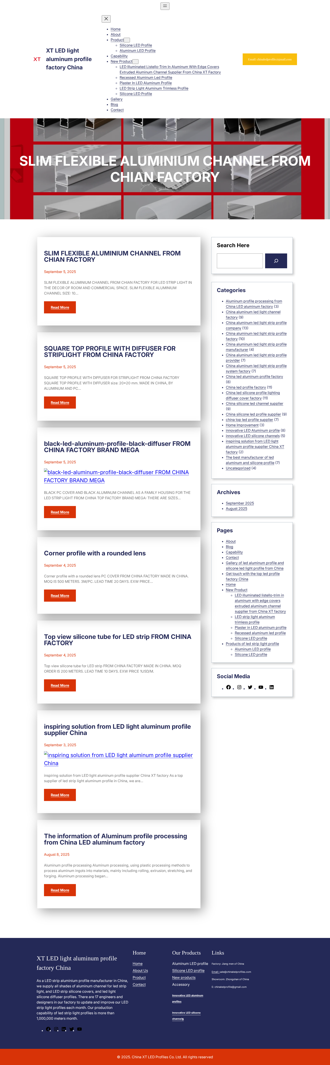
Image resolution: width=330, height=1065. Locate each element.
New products (184, 977)
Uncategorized (238, 468)
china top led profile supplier (249, 419)
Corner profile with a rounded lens (95, 553)
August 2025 (236, 508)
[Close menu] (106, 19)
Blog (229, 546)
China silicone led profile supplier (253, 414)
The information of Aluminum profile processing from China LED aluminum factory (115, 839)
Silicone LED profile (251, 638)
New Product (236, 590)
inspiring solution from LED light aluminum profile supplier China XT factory (255, 446)
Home (231, 584)
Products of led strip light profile (252, 643)
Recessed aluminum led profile (260, 633)
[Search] (276, 260)
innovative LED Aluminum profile (253, 430)
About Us (140, 970)
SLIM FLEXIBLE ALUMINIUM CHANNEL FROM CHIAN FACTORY (112, 256)
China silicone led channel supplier (254, 403)
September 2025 (240, 503)
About (231, 541)
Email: (216, 971)
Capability (234, 552)
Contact (232, 557)
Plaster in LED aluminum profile (260, 627)
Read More (60, 307)
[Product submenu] (127, 40)
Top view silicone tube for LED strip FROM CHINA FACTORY (117, 640)
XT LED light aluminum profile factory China (69, 59)
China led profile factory (246, 387)
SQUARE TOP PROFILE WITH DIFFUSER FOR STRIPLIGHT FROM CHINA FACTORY (110, 351)
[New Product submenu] (135, 61)
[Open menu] (165, 6)
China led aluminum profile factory (254, 376)
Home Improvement (242, 425)
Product (139, 977)
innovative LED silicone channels (253, 435)
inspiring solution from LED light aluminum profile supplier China (117, 729)
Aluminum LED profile (253, 649)
